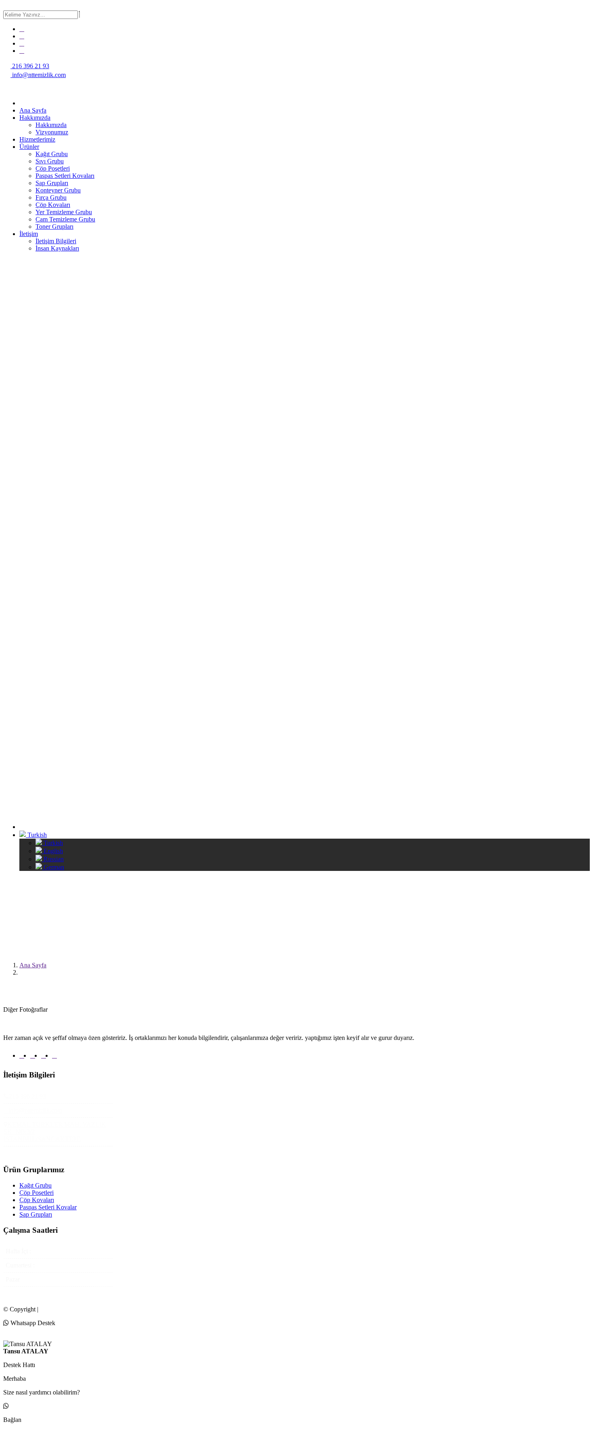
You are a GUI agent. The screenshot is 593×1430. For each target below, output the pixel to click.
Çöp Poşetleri (52, 168)
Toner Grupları (54, 226)
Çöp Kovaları (52, 204)
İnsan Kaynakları (57, 248)
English (52, 851)
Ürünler (29, 146)
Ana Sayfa (32, 110)
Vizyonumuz (51, 132)
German (53, 867)
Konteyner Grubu (58, 190)
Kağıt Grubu (51, 153)
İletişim (28, 233)
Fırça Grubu (51, 197)
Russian (53, 859)
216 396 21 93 (29, 66)
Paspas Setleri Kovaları (64, 175)
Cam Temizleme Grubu (65, 219)
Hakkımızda (34, 117)
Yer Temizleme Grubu (63, 212)
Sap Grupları (51, 183)
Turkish (36, 834)
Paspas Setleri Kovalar (48, 1207)
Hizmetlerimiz (37, 139)
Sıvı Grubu (49, 161)
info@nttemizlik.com (38, 74)
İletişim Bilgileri (55, 241)
